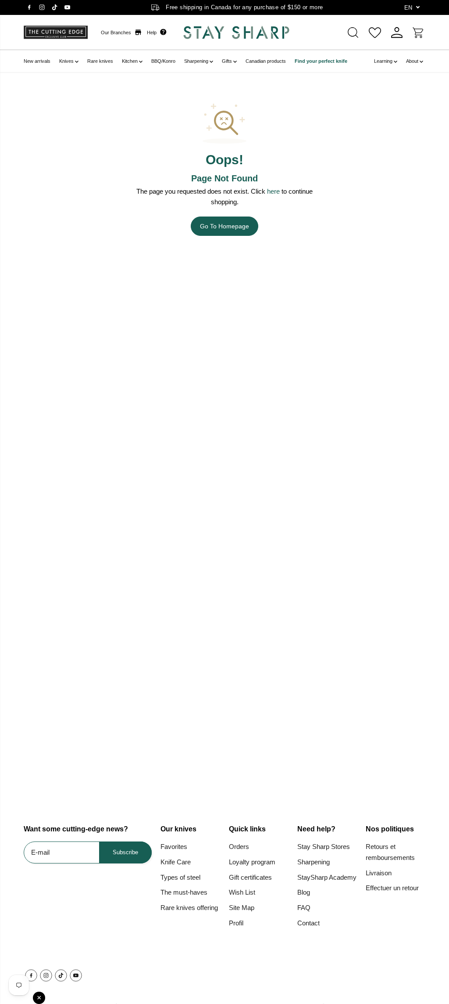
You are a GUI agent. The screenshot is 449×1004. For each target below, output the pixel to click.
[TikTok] (54, 7)
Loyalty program (252, 862)
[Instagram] (41, 7)
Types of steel (180, 877)
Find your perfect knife (321, 61)
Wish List (242, 892)
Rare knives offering (189, 907)
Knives (67, 61)
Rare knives (100, 61)
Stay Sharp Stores (323, 846)
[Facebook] (29, 7)
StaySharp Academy (326, 877)
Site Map (241, 907)
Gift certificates (250, 877)
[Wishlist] (374, 32)
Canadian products (266, 61)
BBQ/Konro (163, 61)
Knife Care (175, 862)
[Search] (353, 32)
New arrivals (37, 61)
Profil (236, 923)
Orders (239, 846)
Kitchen (130, 61)
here (273, 191)
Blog (303, 892)
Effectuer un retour (392, 888)
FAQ (303, 907)
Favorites (173, 846)
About (413, 61)
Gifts (227, 61)
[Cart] (418, 32)
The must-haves (183, 892)
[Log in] (396, 32)
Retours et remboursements (390, 852)
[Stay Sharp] (232, 32)
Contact (308, 923)
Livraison (379, 873)
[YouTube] (67, 7)
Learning (384, 61)
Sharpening (197, 61)
